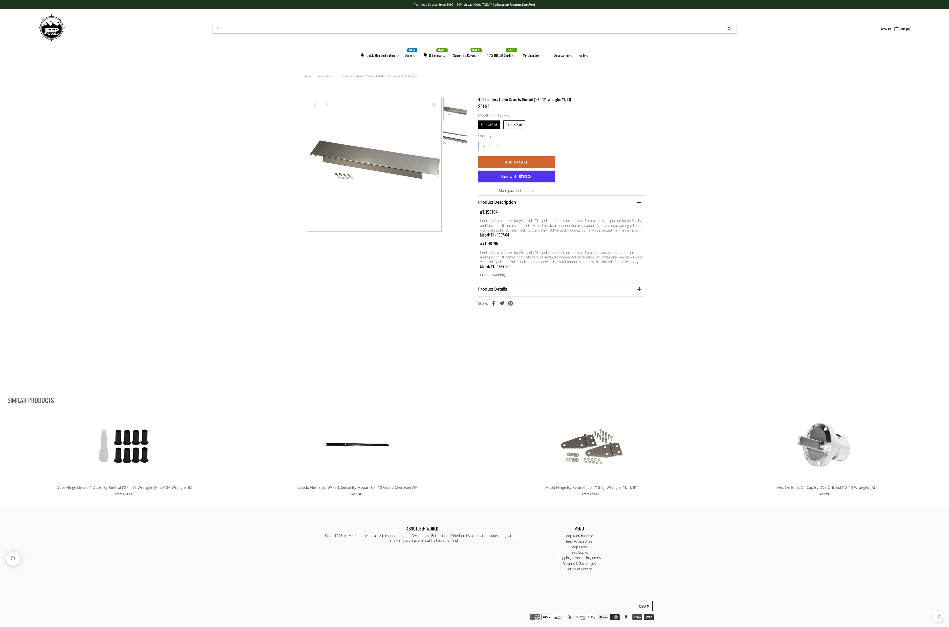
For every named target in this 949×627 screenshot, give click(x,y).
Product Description (497, 202)
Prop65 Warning (492, 275)
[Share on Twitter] (502, 303)
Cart (904, 28)
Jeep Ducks (579, 552)
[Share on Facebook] (493, 303)
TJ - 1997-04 (514, 124)
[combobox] (474, 29)
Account (886, 28)
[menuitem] (379, 54)
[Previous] (314, 104)
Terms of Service (579, 569)
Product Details (492, 289)
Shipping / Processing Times (579, 558)
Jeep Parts (579, 547)
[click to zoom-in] (433, 104)
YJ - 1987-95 (489, 124)
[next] (937, 456)
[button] (13, 559)
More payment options (516, 190)
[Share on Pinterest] (510, 303)
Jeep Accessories (579, 541)
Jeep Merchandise (579, 535)
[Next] (327, 104)
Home (308, 76)
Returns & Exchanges (579, 563)
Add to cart (124, 451)
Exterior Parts (325, 76)
